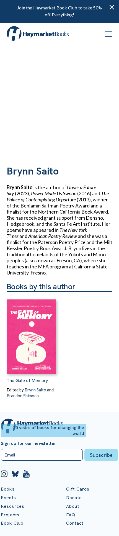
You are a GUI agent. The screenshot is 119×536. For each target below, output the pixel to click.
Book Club (12, 523)
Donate (74, 498)
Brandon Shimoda (23, 395)
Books (8, 489)
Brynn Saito (35, 389)
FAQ (70, 515)
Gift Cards (78, 489)
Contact (74, 523)
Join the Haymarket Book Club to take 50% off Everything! (59, 11)
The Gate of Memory (27, 380)
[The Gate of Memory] (31, 333)
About (72, 506)
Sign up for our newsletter (28, 443)
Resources (12, 506)
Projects (10, 515)
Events (8, 498)
